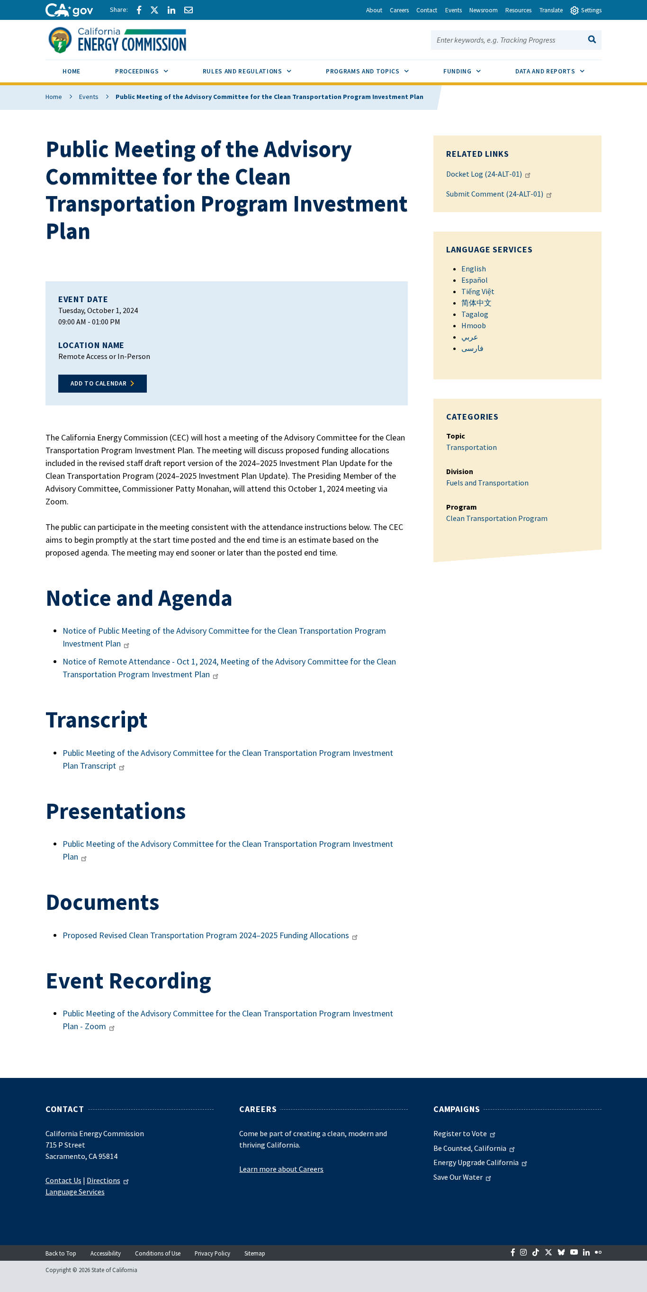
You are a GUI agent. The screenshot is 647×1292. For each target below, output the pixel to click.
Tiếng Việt (477, 291)
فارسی (472, 348)
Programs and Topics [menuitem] (376, 71)
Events (89, 96)
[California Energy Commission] (129, 39)
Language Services (75, 1191)
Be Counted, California (469, 1148)
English (473, 268)
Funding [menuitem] (470, 71)
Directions (103, 1180)
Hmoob (473, 325)
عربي (469, 336)
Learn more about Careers (281, 1169)
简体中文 (476, 302)
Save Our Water (458, 1177)
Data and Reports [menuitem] (558, 71)
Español (474, 280)
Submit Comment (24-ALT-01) (494, 193)
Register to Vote (460, 1133)
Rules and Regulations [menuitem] (255, 71)
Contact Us (63, 1180)
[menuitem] (71, 72)
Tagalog (474, 314)
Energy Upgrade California (476, 1162)
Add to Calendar (98, 383)
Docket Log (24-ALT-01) (484, 174)
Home (53, 96)
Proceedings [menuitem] (150, 71)
